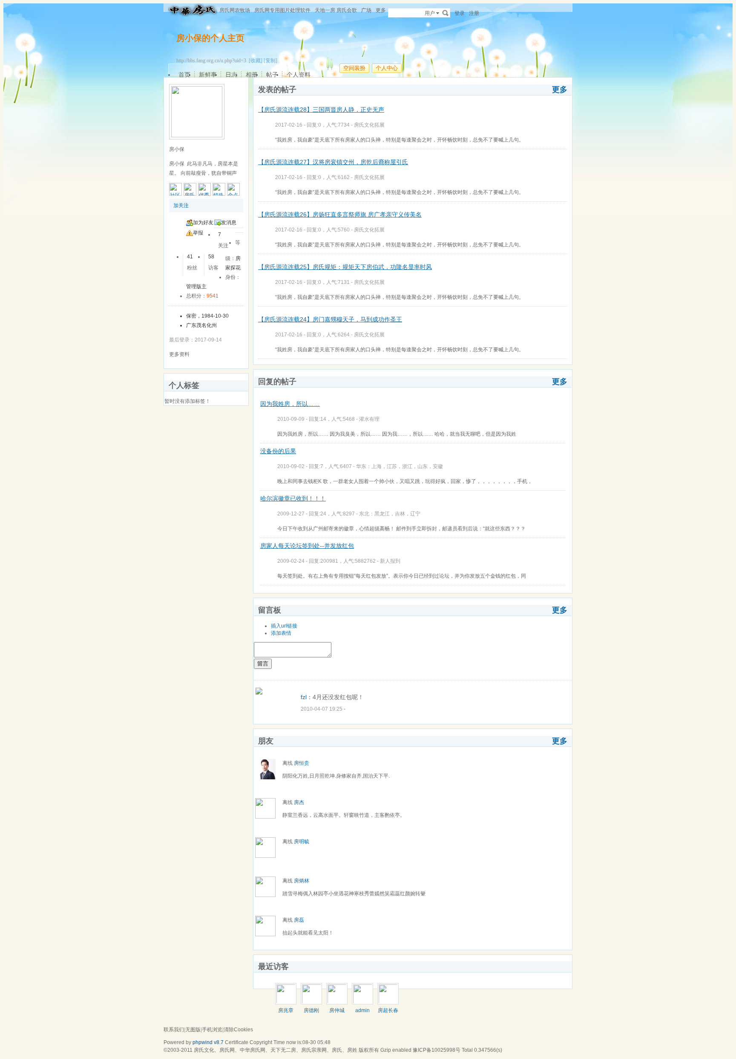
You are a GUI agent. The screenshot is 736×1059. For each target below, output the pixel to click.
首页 (184, 74)
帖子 (272, 74)
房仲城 (337, 1010)
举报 (198, 233)
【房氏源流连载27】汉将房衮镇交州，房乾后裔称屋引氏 (333, 162)
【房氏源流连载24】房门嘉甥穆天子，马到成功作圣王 (330, 319)
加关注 (181, 205)
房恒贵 (301, 763)
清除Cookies (238, 1030)
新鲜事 (208, 74)
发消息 (228, 223)
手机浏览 (212, 1030)
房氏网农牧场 (234, 10)
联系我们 (174, 1030)
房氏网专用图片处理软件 (282, 10)
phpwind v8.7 (208, 1042)
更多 (559, 89)
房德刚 (311, 1010)
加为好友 (203, 223)
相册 (252, 74)
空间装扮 (354, 68)
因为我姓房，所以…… (290, 403)
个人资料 (298, 74)
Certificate (236, 1042)
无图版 (193, 1030)
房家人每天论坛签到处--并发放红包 (307, 545)
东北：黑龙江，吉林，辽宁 (389, 514)
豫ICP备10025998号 (436, 1050)
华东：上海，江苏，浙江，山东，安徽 (399, 466)
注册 (474, 13)
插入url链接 (284, 626)
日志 (231, 74)
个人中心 (387, 68)
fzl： (307, 697)
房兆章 (285, 1010)
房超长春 (388, 1010)
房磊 (299, 920)
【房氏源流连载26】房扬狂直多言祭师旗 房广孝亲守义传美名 (340, 214)
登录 (459, 13)
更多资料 (179, 354)
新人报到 (390, 561)
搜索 (445, 13)
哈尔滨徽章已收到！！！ (293, 498)
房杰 (299, 802)
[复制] (270, 61)
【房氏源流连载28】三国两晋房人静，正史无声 (321, 109)
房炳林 (301, 881)
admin (362, 1010)
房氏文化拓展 (369, 125)
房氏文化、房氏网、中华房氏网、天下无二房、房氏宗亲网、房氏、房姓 (275, 1050)
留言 (262, 663)
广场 (366, 10)
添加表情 (281, 633)
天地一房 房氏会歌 (336, 10)
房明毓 (301, 842)
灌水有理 (369, 419)
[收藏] (255, 61)
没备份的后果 (278, 451)
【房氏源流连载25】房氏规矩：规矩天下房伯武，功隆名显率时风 (345, 266)
